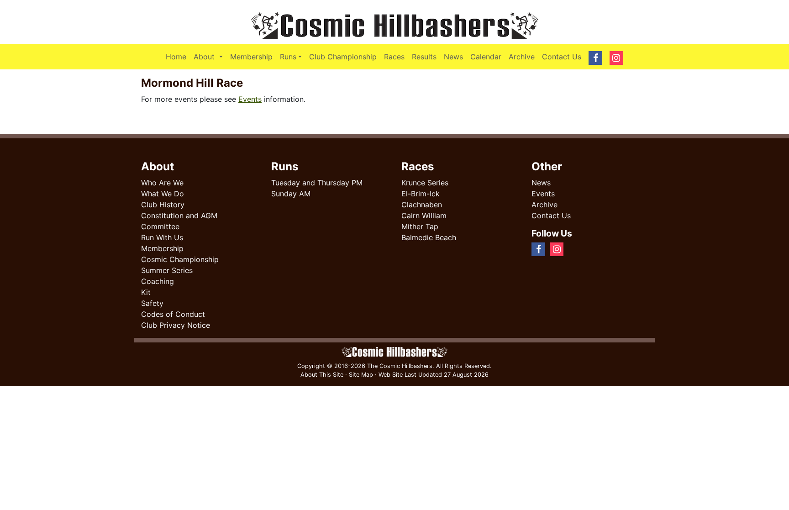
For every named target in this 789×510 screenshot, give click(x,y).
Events (250, 99)
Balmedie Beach (428, 237)
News (453, 56)
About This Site (321, 374)
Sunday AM (290, 193)
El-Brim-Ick (420, 193)
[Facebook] (571, 249)
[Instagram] (579, 249)
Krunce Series (424, 182)
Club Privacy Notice (175, 325)
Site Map (361, 374)
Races (394, 56)
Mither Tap (419, 226)
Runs (288, 56)
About (210, 56)
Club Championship (343, 56)
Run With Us (162, 237)
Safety (152, 303)
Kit (146, 292)
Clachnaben (421, 204)
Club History (162, 204)
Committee (160, 226)
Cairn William (424, 215)
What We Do (162, 193)
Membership (251, 56)
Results (424, 56)
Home (176, 56)
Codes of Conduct (173, 314)
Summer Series (167, 270)
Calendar (485, 56)
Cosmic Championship (180, 259)
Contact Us (561, 56)
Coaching (157, 281)
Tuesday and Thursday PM (317, 182)
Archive (522, 56)
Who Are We (162, 182)
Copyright (311, 366)
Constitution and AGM (179, 215)
